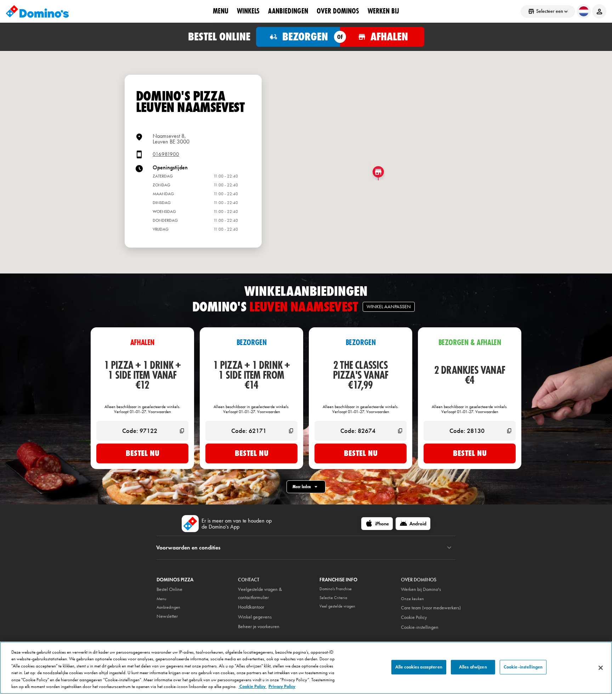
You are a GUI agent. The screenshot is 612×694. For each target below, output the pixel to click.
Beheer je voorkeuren (258, 627)
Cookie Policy (414, 617)
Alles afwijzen (473, 667)
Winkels (248, 11)
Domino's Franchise (335, 588)
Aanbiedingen (288, 11)
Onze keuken (412, 598)
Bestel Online (169, 589)
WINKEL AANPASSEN (389, 307)
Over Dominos (338, 11)
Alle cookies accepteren (418, 667)
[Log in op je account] (599, 11)
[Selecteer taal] (584, 11)
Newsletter (167, 616)
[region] (306, 668)
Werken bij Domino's (421, 589)
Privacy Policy (281, 686)
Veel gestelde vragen (337, 606)
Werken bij (383, 11)
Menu (220, 11)
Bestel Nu (142, 453)
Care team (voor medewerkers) (431, 608)
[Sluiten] (600, 668)
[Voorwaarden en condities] (449, 547)
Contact (248, 580)
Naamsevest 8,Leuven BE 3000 (171, 138)
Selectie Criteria (333, 597)
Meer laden (302, 487)
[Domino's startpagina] (37, 11)
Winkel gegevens (255, 617)
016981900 (166, 154)
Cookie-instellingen (419, 627)
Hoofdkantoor (251, 607)
